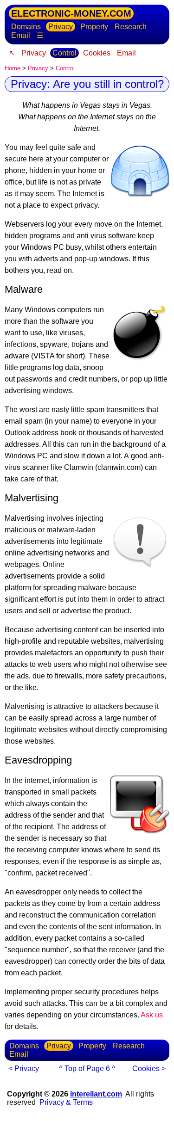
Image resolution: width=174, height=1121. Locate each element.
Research (131, 27)
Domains (26, 27)
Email (20, 35)
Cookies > (149, 1068)
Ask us (152, 1015)
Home (12, 68)
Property (94, 27)
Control (64, 53)
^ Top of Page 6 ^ (87, 1068)
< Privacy (23, 1068)
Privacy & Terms (66, 1102)
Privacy (60, 27)
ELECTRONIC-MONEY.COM (71, 13)
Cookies (96, 53)
